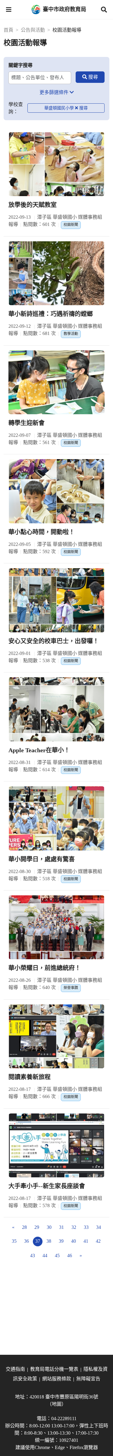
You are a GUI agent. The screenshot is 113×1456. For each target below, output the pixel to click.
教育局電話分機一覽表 (54, 1369)
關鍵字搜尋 (20, 65)
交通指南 (15, 1369)
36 (26, 1241)
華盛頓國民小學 (59, 108)
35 (14, 1241)
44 (44, 1255)
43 (32, 1255)
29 (36, 1227)
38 (48, 1241)
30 (49, 1227)
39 (61, 1241)
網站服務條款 (56, 1378)
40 (73, 1241)
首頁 (8, 30)
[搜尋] (90, 77)
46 (69, 1255)
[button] (8, 9)
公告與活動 (33, 30)
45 (57, 1255)
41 (85, 1241)
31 (61, 1227)
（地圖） (56, 1404)
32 (73, 1227)
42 (98, 1241)
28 (24, 1227)
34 (98, 1227)
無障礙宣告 (88, 1378)
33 (86, 1227)
